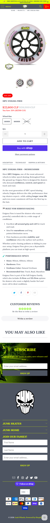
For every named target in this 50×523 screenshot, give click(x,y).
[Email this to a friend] (35, 292)
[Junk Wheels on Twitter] (31, 477)
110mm (7, 121)
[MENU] (1, 6)
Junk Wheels (20, 517)
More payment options (25, 154)
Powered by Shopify (34, 517)
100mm (17, 121)
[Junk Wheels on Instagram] (23, 477)
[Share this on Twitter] (14, 292)
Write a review (25, 318)
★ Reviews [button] (48, 263)
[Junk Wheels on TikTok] (27, 477)
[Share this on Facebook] (21, 292)
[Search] (40, 6)
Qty (4, 129)
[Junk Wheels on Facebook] (18, 477)
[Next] (45, 43)
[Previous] (4, 43)
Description (8, 162)
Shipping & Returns (36, 162)
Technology (20, 162)
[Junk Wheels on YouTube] (36, 477)
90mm (26, 121)
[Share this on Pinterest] (28, 292)
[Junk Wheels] (25, 6)
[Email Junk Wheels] (14, 477)
